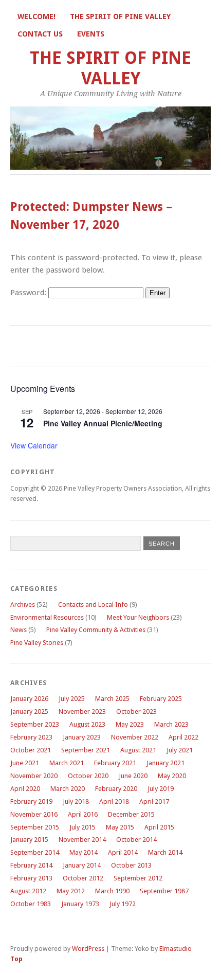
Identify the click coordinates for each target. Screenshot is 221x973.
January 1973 (80, 904)
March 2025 (112, 698)
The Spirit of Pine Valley (120, 16)
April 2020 (25, 788)
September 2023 (34, 724)
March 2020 (67, 788)
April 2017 (154, 801)
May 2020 (172, 776)
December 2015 (131, 814)
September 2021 (85, 750)
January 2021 (165, 763)
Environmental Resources (47, 617)
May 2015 (120, 827)
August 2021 (138, 750)
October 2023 (136, 711)
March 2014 (165, 852)
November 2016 (34, 814)
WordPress (88, 948)
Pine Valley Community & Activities (95, 630)
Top (16, 959)
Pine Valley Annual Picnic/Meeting (102, 423)
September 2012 (138, 878)
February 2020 (116, 788)
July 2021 (180, 750)
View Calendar (34, 445)
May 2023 (130, 724)
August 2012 (28, 891)
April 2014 (123, 852)
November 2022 (134, 737)
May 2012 (71, 891)
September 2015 (34, 827)
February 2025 (161, 698)
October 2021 (30, 750)
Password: (29, 292)
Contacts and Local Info (93, 604)
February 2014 (31, 865)
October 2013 (131, 865)
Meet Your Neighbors (138, 617)
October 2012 (83, 878)
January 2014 (82, 865)
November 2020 (34, 776)
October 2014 (136, 839)
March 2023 (171, 724)
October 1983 (30, 904)
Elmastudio (175, 948)
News (18, 630)
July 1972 (122, 904)
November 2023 (82, 711)
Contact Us (40, 34)
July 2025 (72, 698)
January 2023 (82, 737)
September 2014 (34, 852)
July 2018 (76, 801)
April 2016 (83, 814)
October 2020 (88, 776)
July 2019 (161, 788)
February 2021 (115, 763)
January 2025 (29, 711)
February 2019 (31, 801)
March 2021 (66, 763)
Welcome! (36, 16)
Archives (22, 604)
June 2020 (133, 776)
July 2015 (82, 827)
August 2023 (87, 724)
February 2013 (31, 878)
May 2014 (83, 852)
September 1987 (164, 891)
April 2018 (114, 801)
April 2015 (159, 827)
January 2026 (29, 698)
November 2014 (82, 839)
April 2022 (183, 737)
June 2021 (24, 763)
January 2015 (29, 839)
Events (90, 34)
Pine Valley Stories (36, 642)
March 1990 (112, 891)
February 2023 (31, 737)
